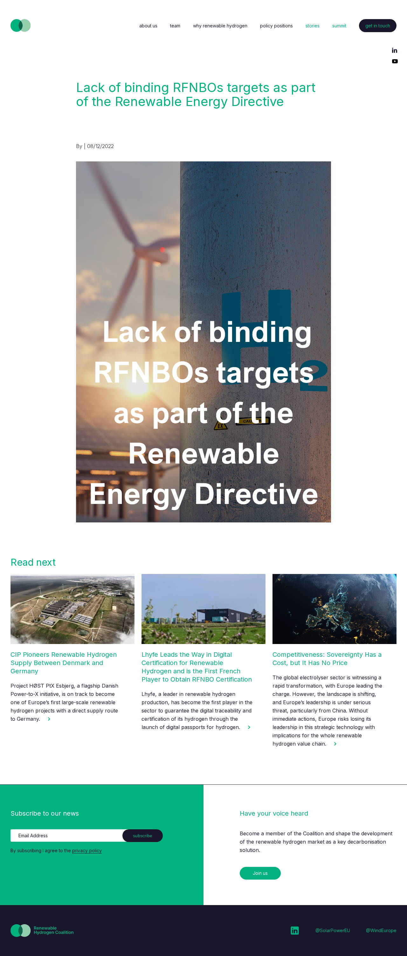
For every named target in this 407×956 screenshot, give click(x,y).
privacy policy (87, 850)
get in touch (377, 25)
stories (313, 25)
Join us (260, 873)
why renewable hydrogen (220, 25)
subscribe (142, 835)
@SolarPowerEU (332, 930)
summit (339, 25)
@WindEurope (381, 930)
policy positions (276, 25)
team (175, 25)
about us (148, 25)
